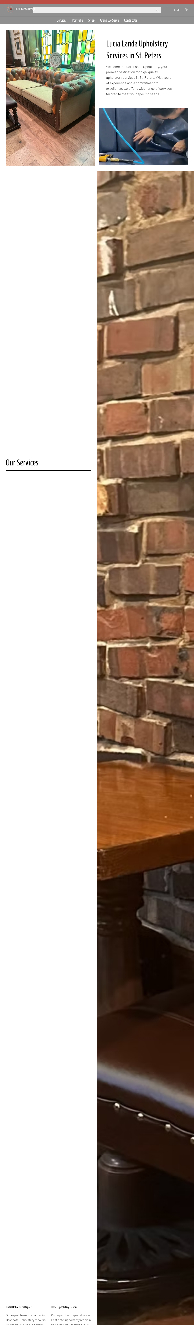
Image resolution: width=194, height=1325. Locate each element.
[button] (187, 9)
